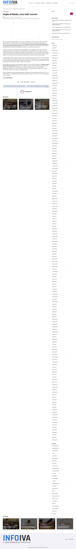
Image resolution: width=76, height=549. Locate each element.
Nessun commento (18, 17)
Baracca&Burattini (55, 448)
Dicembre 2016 (55, 233)
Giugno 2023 (54, 120)
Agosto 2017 (54, 213)
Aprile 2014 (54, 314)
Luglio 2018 (54, 193)
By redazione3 (6, 17)
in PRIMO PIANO (55, 478)
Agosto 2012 (54, 364)
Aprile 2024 (54, 95)
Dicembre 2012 (55, 354)
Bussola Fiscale (55, 450)
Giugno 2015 (54, 279)
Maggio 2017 (54, 221)
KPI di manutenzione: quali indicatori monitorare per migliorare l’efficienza (61, 30)
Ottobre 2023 (54, 110)
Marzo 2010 (54, 437)
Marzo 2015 (54, 286)
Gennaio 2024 (54, 103)
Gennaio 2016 (54, 261)
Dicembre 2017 (54, 203)
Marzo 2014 (54, 316)
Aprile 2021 (54, 186)
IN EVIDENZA (54, 475)
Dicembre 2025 (55, 50)
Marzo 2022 (54, 158)
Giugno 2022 (54, 150)
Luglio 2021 (54, 178)
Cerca (53, 11)
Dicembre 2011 (54, 384)
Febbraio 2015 (54, 289)
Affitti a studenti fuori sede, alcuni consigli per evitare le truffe (10, 107)
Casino (53, 453)
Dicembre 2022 (55, 135)
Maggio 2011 (54, 402)
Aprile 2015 (54, 284)
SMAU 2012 (54, 511)
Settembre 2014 (55, 301)
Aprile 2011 (54, 404)
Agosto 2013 (54, 334)
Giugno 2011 (54, 399)
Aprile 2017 (54, 223)
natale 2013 (5, 18)
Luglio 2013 (54, 336)
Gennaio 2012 (54, 382)
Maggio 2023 (54, 123)
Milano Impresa (55, 488)
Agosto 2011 (54, 394)
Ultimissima (54, 513)
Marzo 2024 (54, 98)
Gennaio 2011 (54, 412)
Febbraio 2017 (54, 228)
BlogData (40, 547)
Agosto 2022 (54, 145)
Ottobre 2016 (54, 238)
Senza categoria (55, 508)
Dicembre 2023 (55, 105)
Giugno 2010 (54, 429)
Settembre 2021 (55, 173)
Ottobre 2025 (54, 55)
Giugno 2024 (54, 90)
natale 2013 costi (18, 18)
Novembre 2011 (55, 387)
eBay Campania (55, 458)
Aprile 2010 (54, 434)
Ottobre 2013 (54, 329)
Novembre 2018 (55, 191)
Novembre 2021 (55, 168)
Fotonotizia (54, 463)
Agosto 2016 (54, 243)
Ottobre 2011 (54, 389)
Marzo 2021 (54, 188)
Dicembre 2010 (55, 414)
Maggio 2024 (54, 93)
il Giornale (54, 473)
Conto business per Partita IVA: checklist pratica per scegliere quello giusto (61, 24)
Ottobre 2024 (54, 80)
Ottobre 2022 (54, 140)
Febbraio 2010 (54, 439)
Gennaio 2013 (54, 351)
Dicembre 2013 (55, 324)
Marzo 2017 (54, 226)
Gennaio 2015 (54, 291)
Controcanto (54, 455)
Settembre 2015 (55, 271)
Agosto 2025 (54, 60)
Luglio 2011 (54, 397)
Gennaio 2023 (54, 133)
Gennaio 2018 (54, 201)
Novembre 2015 (55, 266)
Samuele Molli (22, 108)
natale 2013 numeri (30, 18)
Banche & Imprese (55, 445)
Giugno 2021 (54, 181)
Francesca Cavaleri (7, 108)
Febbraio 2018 (54, 198)
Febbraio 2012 (54, 379)
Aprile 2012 (54, 374)
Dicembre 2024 (55, 75)
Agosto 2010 (54, 424)
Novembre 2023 (55, 108)
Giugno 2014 (54, 309)
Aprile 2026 (54, 47)
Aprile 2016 (54, 253)
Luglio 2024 (54, 88)
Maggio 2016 (54, 251)
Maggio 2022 (54, 153)
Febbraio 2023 (54, 130)
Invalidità (53, 480)
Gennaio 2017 (54, 231)
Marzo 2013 (54, 346)
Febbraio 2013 (54, 349)
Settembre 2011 (55, 392)
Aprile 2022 (54, 155)
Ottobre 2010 (54, 419)
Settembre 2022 (55, 143)
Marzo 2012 (54, 377)
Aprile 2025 (54, 65)
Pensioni (53, 503)
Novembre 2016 (55, 236)
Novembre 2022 (55, 138)
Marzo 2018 (54, 196)
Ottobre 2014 (54, 299)
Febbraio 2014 (54, 319)
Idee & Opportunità (55, 468)
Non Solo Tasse (6, 11)
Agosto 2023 (54, 115)
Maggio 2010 (54, 432)
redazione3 (29, 91)
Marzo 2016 (54, 256)
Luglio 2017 (54, 216)
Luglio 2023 (54, 118)
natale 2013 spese (36, 18)
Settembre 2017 (55, 211)
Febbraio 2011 (54, 409)
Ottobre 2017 (54, 208)
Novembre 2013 (55, 326)
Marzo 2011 (54, 407)
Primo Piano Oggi (55, 506)
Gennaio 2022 (54, 163)
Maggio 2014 (54, 311)
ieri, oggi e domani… (55, 470)
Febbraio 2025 (54, 70)
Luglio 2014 (54, 306)
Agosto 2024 (54, 85)
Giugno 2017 (54, 218)
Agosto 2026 (54, 45)
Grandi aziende (55, 465)
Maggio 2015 (54, 281)
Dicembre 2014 (55, 294)
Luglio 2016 (54, 246)
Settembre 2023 (55, 113)
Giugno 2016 (54, 248)
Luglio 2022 (54, 148)
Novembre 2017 (55, 206)
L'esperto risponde (55, 483)
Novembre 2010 (55, 417)
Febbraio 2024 (54, 100)
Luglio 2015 (54, 276)
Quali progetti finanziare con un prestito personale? (61, 33)
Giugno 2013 (54, 339)
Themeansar (46, 547)
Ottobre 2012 (54, 359)
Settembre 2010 (55, 422)
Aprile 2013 (54, 344)
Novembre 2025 (55, 52)
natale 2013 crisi (24, 18)
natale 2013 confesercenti (12, 18)
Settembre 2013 (55, 331)
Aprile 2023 (54, 125)
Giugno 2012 (54, 369)
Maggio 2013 (54, 341)
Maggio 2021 (54, 183)
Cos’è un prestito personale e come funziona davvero (61, 27)
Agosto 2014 (54, 304)
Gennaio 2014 (54, 321)
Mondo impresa (55, 493)
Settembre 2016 (55, 241)
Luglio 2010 (54, 427)
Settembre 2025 (55, 57)
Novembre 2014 (55, 296)
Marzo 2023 (54, 128)
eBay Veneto (54, 460)
